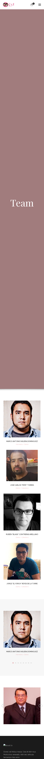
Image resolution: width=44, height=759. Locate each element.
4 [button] (21, 663)
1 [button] (13, 663)
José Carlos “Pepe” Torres (22, 485)
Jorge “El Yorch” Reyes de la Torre (22, 584)
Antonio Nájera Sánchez (22, 703)
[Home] (8, 4)
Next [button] (40, 706)
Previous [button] (3, 706)
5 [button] (23, 663)
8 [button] (31, 663)
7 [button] (28, 663)
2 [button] (16, 663)
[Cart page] (32, 5)
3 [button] (18, 663)
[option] (22, 634)
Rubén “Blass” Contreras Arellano (22, 534)
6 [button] (26, 663)
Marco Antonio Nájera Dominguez (22, 441)
